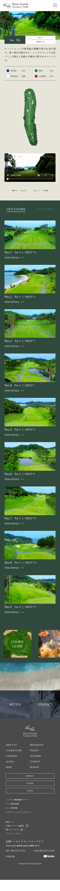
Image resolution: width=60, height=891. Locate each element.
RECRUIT (34, 767)
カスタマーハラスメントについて (18, 812)
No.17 (36, 190)
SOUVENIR (35, 755)
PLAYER (30, 783)
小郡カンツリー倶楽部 (15, 825)
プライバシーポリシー (14, 833)
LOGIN (30, 790)
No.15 (24, 190)
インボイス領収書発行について (17, 799)
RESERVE (30, 776)
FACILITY (34, 750)
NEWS (9, 767)
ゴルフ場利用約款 (12, 804)
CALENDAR (11, 755)
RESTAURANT (37, 744)
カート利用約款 (11, 808)
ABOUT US (11, 744)
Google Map (10, 856)
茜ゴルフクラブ (12, 829)
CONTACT (35, 761)
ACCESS (10, 761)
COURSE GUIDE (14, 750)
